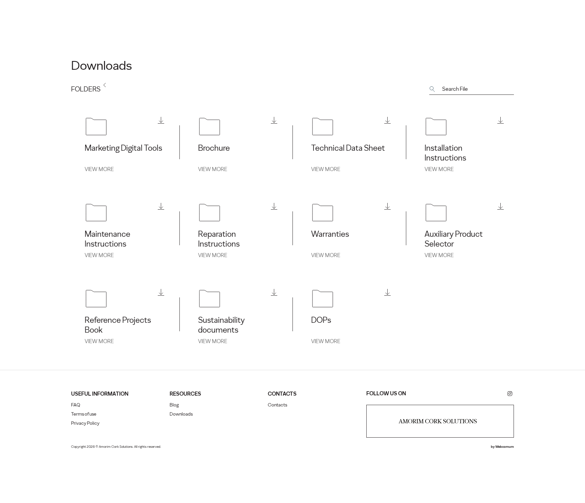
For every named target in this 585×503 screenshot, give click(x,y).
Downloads (181, 414)
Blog (174, 405)
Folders (86, 89)
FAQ (75, 405)
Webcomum (504, 446)
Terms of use (83, 414)
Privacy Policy (85, 423)
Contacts (277, 405)
